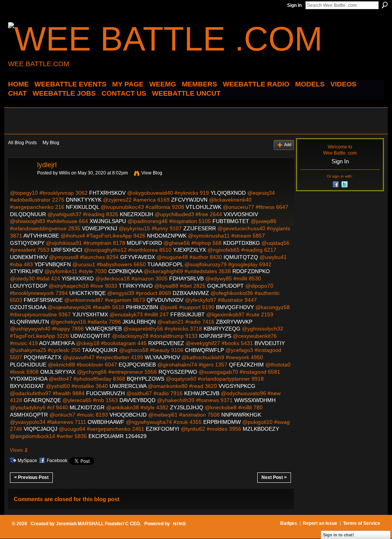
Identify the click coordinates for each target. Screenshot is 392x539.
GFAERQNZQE (42, 400)
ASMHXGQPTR (29, 415)
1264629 (136, 436)
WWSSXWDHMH (255, 400)
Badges (288, 523)
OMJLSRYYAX (57, 372)
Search (385, 5)
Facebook (57, 460)
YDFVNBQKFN (52, 264)
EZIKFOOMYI (162, 429)
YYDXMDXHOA (28, 379)
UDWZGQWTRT (90, 336)
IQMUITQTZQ (241, 257)
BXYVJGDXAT (27, 386)
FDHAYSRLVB (186, 278)
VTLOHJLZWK (203, 207)
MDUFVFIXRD (144, 243)
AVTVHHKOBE (41, 236)
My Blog (50, 142)
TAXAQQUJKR (100, 350)
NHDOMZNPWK (166, 236)
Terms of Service (361, 523)
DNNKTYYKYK (83, 200)
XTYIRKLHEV (26, 271)
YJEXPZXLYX (189, 250)
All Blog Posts (22, 142)
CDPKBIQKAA (125, 271)
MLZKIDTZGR (87, 407)
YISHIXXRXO (78, 278)
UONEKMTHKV (28, 257)
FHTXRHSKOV (107, 193)
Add (287, 144)
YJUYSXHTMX (90, 314)
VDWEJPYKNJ (99, 228)
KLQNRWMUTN (29, 322)
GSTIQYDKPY (27, 243)
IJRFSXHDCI (66, 250)
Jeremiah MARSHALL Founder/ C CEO (98, 523)
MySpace (27, 460)
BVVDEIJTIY (270, 343)
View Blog (151, 173)
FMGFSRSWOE (43, 300)
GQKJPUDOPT (225, 286)
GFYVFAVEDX (137, 257)
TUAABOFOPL (165, 264)
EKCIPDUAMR (106, 436)
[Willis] (20, 182)
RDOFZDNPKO (251, 271)
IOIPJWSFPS (215, 336)
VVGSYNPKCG (237, 386)
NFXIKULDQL (82, 207)
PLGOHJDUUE (28, 365)
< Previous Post (31, 477)
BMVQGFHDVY (235, 307)
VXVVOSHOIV (241, 214)
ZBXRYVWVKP (234, 322)
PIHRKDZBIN (142, 307)
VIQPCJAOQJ (40, 429)
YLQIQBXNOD (228, 193)
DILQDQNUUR (28, 214)
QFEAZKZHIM (246, 365)
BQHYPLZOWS (145, 379)
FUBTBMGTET (230, 221)
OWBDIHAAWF (106, 422)
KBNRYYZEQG (222, 329)
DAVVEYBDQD (137, 400)
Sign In (294, 5)
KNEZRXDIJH (136, 214)
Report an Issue (320, 523)
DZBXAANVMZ (191, 293)
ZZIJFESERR (199, 228)
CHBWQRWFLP (204, 350)
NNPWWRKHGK (241, 415)
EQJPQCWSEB (137, 365)
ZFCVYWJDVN (189, 200)
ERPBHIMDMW (222, 422)
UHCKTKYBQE (87, 293)
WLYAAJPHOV (162, 357)
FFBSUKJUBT (187, 314)
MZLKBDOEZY (261, 429)
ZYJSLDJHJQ (186, 407)
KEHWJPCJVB (201, 393)
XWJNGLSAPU (108, 221)
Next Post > (274, 477)
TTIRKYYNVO (136, 286)
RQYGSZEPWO (177, 372)
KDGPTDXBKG (241, 243)
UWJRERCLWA (127, 386)
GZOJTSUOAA (28, 307)
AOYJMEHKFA (56, 343)
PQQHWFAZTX (42, 357)
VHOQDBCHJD (128, 415)
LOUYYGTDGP (28, 286)
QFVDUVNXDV (165, 300)
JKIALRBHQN (139, 322)
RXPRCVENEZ (166, 343)
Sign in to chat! (338, 534)
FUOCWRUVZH (105, 393)
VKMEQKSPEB (103, 329)
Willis (64, 173)
